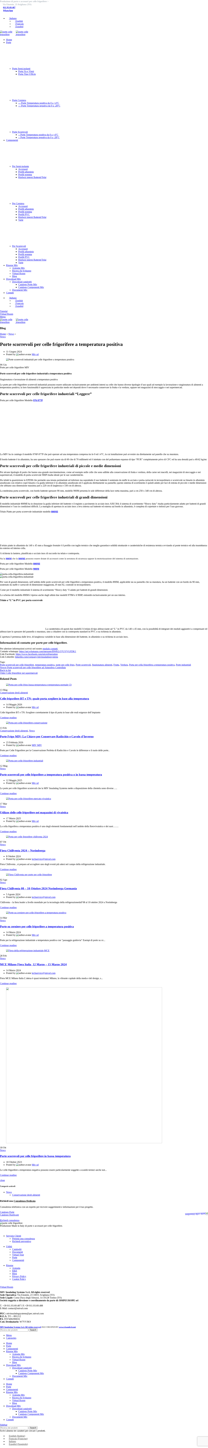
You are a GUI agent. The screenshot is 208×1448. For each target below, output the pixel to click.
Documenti (17, 1252)
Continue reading (8, 717)
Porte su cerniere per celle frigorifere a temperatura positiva (37, 926)
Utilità (9, 1246)
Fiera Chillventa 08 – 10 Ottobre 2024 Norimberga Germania (38, 888)
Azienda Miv (18, 268)
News (11, 334)
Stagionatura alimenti (102, 664)
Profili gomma (25, 174)
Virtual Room (18, 273)
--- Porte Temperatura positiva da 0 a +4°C (38, 103)
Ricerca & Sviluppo (21, 270)
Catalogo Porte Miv (27, 284)
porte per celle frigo (65, 664)
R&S (14, 1271)
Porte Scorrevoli (20, 132)
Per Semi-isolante (20, 166)
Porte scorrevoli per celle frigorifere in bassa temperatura (35, 1156)
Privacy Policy (19, 1276)
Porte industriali (183, 664)
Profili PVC (24, 214)
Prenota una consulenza (23, 1238)
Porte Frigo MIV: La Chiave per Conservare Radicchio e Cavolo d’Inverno (47, 736)
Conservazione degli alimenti (14, 692)
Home (3, 334)
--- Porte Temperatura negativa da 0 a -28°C (39, 105)
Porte (14, 1257)
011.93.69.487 (9, 7)
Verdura (124, 664)
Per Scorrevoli (19, 246)
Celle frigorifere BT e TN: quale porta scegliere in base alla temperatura (44, 698)
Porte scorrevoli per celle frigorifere (17, 664)
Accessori (23, 169)
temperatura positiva (45, 664)
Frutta (116, 664)
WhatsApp (8, 10)
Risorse (9, 1265)
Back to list (5, 670)
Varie (20, 220)
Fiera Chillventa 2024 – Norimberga (22, 850)
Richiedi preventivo (21, 1241)
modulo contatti (50, 648)
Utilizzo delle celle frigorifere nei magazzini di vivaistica (34, 812)
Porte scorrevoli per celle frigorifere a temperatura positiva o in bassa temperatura (51, 774)
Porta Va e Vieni (26, 71)
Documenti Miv (19, 290)
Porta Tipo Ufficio (27, 74)
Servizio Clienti (13, 1236)
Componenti (18, 1260)
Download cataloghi (22, 281)
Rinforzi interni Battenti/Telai (32, 177)
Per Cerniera (18, 203)
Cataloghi (16, 1249)
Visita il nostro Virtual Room (14, 1284)
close (2, 1180)
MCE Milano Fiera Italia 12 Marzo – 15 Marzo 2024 (33, 964)
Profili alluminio (26, 172)
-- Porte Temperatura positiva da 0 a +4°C (38, 134)
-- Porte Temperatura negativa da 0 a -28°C (39, 137)
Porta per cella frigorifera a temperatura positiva (152, 664)
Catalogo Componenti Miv (31, 287)
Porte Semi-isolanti (21, 68)
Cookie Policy (19, 1279)
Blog (14, 276)
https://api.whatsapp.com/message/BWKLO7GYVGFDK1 (47, 651)
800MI (21, 558)
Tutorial (3, 311)
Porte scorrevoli (83, 664)
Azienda (16, 1268)
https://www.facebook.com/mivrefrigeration (37, 654)
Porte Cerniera (19, 100)
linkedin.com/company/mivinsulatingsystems (36, 657)
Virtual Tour (18, 1254)
